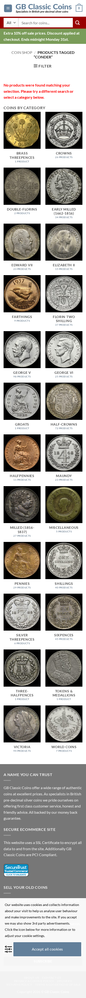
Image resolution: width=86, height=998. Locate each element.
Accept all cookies (47, 949)
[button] (8, 8)
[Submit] (77, 22)
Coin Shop (21, 52)
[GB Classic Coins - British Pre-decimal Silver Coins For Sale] (44, 8)
